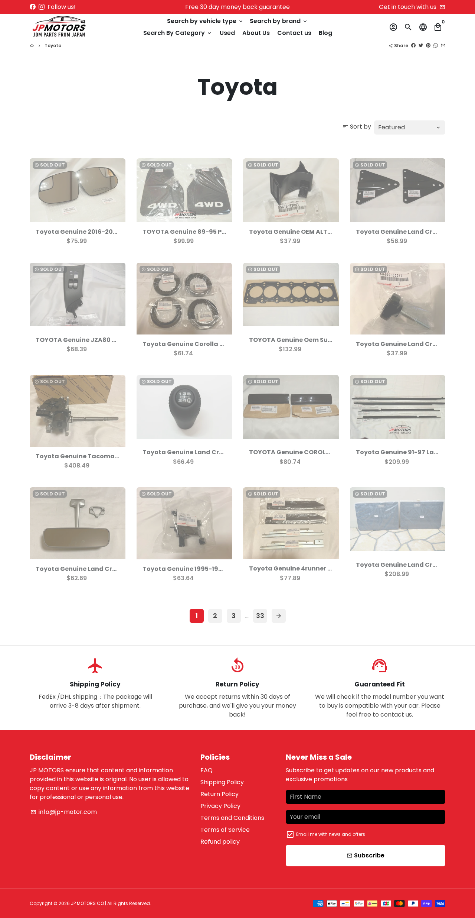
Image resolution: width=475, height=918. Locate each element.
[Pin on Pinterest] (428, 45)
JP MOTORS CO (87, 903)
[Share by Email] (443, 45)
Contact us (294, 33)
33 (260, 615)
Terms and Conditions (232, 818)
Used (227, 33)
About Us (256, 33)
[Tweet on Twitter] (421, 45)
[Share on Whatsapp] (435, 45)
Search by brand (279, 21)
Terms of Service (225, 829)
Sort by (357, 126)
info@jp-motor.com (63, 812)
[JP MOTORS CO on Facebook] (33, 7)
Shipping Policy (222, 782)
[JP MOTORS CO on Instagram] (42, 7)
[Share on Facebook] (413, 45)
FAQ (206, 770)
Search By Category (177, 33)
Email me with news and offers (330, 834)
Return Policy (219, 794)
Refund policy (220, 841)
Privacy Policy (220, 806)
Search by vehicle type (205, 21)
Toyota (53, 45)
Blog (325, 33)
